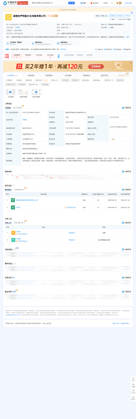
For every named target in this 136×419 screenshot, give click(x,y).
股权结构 (29, 80)
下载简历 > (72, 233)
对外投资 (65, 80)
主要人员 (55, 80)
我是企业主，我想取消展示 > (122, 323)
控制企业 (75, 80)
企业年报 (120, 80)
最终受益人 (97, 80)
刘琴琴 (18, 207)
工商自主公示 (10, 84)
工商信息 (19, 80)
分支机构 (22, 84)
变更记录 (109, 80)
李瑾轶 (17, 27)
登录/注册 (128, 3)
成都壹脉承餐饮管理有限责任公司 (27, 200)
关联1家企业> (71, 207)
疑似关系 (33, 84)
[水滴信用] (10, 3)
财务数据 (45, 84)
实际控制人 (85, 80)
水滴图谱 (9, 80)
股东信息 (41, 80)
